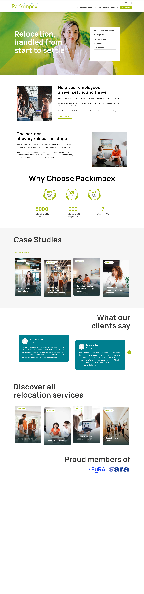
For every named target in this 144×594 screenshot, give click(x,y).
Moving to (98, 43)
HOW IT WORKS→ (65, 116)
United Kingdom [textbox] (101, 39)
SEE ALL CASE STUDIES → (23, 252)
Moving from (99, 34)
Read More (21, 261)
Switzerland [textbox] (99, 48)
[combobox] (105, 39)
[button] (129, 352)
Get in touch (126, 7)
